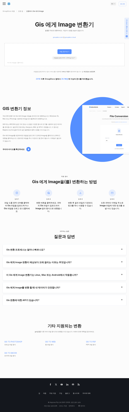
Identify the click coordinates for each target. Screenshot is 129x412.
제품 (44, 393)
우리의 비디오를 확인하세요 (14, 149)
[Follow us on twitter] (56, 385)
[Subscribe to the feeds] (79, 385)
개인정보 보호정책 (89, 71)
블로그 (67, 393)
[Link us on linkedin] (67, 385)
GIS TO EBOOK (10, 353)
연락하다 (72, 406)
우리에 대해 (86, 393)
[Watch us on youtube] (62, 385)
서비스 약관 (65, 71)
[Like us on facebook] (50, 385)
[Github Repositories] (73, 385)
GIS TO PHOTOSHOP (13, 342)
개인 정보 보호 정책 (50, 406)
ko (112, 4)
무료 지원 (52, 393)
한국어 (82, 406)
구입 (60, 393)
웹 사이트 (76, 393)
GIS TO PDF (91, 342)
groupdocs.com (58, 37)
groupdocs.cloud (70, 37)
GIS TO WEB (50, 342)
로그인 (122, 4)
